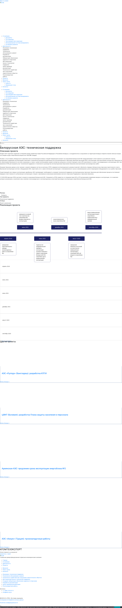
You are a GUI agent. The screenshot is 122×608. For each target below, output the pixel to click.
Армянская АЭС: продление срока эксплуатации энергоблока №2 (34, 468)
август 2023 (76, 239)
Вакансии (5, 80)
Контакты (5, 86)
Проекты (5, 78)
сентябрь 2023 (93, 226)
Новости (8, 83)
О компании (6, 36)
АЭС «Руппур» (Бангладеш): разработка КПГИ (24, 373)
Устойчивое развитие (12, 44)
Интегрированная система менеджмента (17, 42)
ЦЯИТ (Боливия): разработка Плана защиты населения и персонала (35, 415)
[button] (5, 554)
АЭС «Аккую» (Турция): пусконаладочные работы (26, 539)
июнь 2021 (25, 226)
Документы (9, 37)
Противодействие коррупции (14, 41)
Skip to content (4, 1)
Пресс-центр (7, 81)
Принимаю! (117, 607)
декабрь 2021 (59, 226)
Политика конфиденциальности (9, 602)
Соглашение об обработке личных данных (12, 600)
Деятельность (7, 46)
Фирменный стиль (11, 85)
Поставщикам (10, 39)
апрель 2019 (7, 239)
